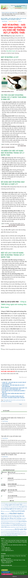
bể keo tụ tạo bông (17, 503)
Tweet (20, 404)
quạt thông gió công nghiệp (14, 523)
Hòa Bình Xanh (15, 513)
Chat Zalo (5, 570)
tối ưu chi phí (15, 527)
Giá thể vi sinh (6, 513)
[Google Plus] (21, 576)
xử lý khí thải (14, 573)
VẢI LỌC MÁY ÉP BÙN (12, 495)
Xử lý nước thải (21, 529)
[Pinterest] (23, 576)
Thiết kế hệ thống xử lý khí (7, 525)
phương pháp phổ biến (11, 519)
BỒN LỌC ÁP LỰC (11, 472)
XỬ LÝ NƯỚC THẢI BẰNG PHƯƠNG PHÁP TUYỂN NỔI (13, 397)
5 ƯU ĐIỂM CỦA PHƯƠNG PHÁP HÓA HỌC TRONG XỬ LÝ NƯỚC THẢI (13, 453)
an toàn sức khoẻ (10, 503)
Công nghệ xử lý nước (8, 400)
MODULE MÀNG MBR (12, 484)
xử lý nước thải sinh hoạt (18, 532)
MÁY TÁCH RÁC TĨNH (12, 490)
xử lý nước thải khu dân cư (15, 531)
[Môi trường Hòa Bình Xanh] (14, 7)
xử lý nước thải (18, 572)
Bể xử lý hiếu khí (24, 503)
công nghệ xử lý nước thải (13, 505)
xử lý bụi (4, 529)
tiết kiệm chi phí (10, 527)
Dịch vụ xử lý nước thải (10, 302)
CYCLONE (3, 505)
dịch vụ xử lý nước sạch (7, 511)
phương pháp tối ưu (18, 519)
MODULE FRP (10, 478)
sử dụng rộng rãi (23, 523)
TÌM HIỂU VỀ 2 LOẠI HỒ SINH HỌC (11, 436)
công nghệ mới (7, 506)
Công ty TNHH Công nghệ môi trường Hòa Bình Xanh (13, 304)
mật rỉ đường (8, 401)
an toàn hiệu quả (4, 503)
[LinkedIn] (25, 576)
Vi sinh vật (21, 527)
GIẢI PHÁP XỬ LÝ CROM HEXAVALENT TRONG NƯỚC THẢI (14, 388)
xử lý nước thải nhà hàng (9, 532)
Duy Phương (4, 21)
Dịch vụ (20, 21)
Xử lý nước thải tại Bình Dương (13, 534)
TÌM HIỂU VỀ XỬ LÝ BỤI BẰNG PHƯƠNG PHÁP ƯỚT (13, 396)
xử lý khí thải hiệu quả (10, 529)
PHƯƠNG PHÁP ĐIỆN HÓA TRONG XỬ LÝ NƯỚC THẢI (13, 418)
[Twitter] (20, 576)
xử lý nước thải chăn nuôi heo (5, 531)
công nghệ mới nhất (14, 506)
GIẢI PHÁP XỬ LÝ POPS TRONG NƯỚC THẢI (11, 389)
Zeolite (3, 535)
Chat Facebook (6, 572)
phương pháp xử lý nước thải (13, 521)
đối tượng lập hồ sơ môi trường (11, 535)
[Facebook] (18, 576)
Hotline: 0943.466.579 (7, 574)
